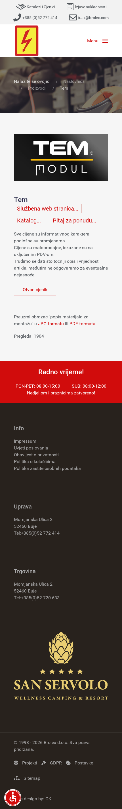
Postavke (83, 763)
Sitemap (31, 778)
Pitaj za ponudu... (74, 220)
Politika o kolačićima (35, 461)
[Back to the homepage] (26, 40)
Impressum (25, 441)
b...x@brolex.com (93, 17)
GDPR (55, 763)
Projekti (29, 763)
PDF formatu (82, 323)
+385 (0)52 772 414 (39, 17)
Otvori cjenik (35, 289)
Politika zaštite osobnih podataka (47, 468)
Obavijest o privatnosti (36, 454)
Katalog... (29, 220)
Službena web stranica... (47, 208)
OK (48, 798)
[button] (97, 40)
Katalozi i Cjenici (41, 7)
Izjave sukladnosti (90, 7)
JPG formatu (51, 323)
